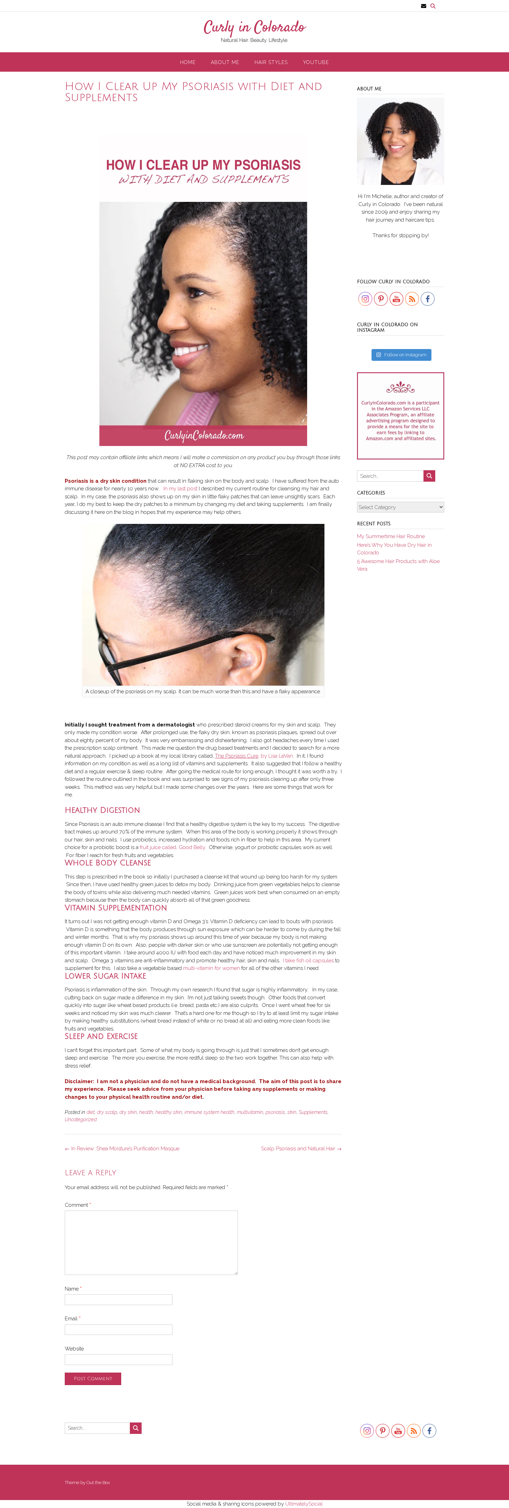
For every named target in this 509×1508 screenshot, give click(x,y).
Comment (78, 1205)
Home (188, 62)
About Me (225, 62)
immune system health (209, 1112)
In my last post (180, 488)
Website (74, 1349)
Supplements (313, 1112)
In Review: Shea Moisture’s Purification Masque (122, 1148)
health (146, 1112)
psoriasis (275, 1112)
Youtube (316, 62)
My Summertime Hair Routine (391, 536)
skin (291, 1112)
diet (91, 1112)
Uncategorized (81, 1119)
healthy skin (168, 1112)
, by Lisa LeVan (254, 756)
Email (73, 1318)
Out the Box (98, 1482)
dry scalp (107, 1112)
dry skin (128, 1112)
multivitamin (250, 1112)
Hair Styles (271, 62)
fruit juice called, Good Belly (172, 847)
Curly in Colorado (254, 28)
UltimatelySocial (304, 1504)
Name (73, 1289)
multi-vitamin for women (211, 968)
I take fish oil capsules (308, 960)
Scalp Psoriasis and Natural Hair (301, 1148)
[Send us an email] (424, 6)
